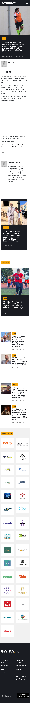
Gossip (3, 669)
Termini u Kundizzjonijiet (6, 696)
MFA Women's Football (18, 147)
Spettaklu (4, 666)
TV (2, 675)
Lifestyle (4, 672)
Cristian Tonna (12, 63)
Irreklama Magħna (20, 670)
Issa (2, 663)
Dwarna (19, 663)
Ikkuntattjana (21, 666)
